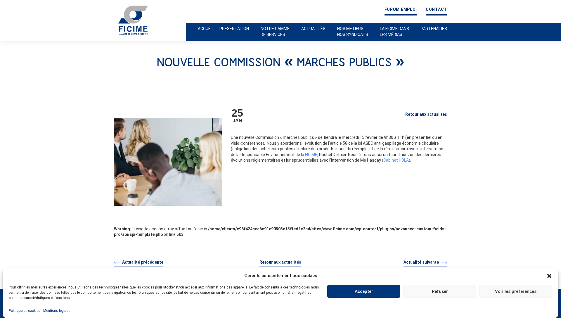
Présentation (234, 28)
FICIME (311, 154)
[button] (549, 276)
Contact (436, 9)
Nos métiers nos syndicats (352, 31)
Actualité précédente (142, 262)
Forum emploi (401, 9)
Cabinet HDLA (396, 160)
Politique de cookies (24, 311)
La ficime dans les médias (394, 31)
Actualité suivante (422, 262)
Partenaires (434, 28)
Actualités (313, 28)
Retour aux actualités (426, 114)
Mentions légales (56, 311)
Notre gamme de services (275, 31)
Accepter (364, 291)
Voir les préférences (515, 291)
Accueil (206, 28)
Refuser (440, 291)
